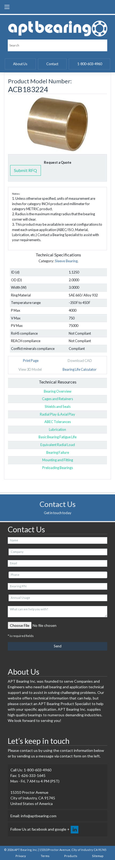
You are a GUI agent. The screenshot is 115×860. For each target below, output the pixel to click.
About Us (20, 64)
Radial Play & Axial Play (57, 414)
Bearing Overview (57, 391)
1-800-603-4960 (89, 64)
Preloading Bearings (57, 468)
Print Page (31, 360)
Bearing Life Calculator (80, 369)
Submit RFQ (25, 170)
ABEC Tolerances (57, 422)
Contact (52, 64)
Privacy (21, 856)
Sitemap (97, 856)
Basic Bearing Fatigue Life (57, 437)
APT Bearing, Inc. (25, 849)
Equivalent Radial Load (57, 445)
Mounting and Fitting (57, 460)
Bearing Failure (57, 452)
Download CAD (80, 360)
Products (70, 856)
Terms (45, 856)
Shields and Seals (58, 406)
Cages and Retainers (57, 399)
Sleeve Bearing (66, 261)
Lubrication (57, 429)
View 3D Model (30, 369)
